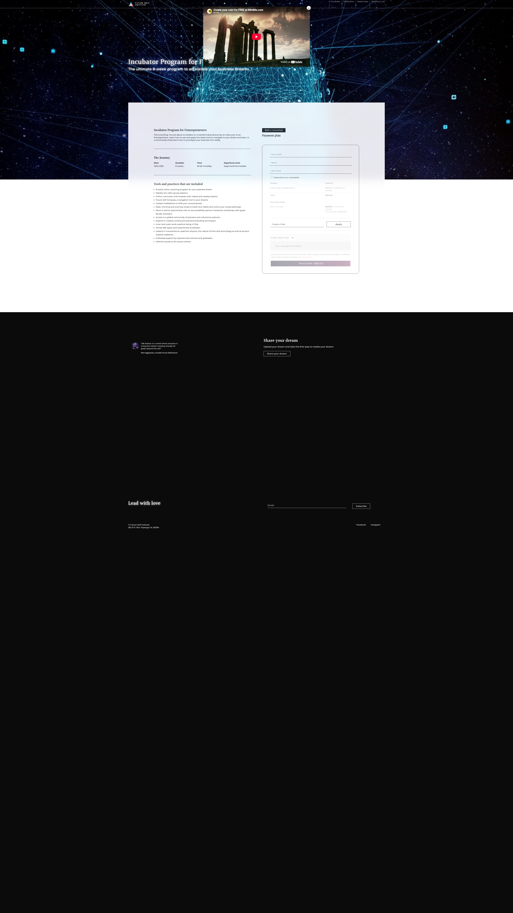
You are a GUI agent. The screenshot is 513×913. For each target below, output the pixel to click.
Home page (153, 114)
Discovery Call (378, 2)
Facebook (361, 525)
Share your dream (277, 353)
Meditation (348, 2)
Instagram (375, 525)
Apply (338, 224)
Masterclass (362, 2)
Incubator (335, 2)
